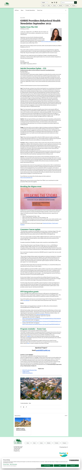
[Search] (75, 2)
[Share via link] (26, 406)
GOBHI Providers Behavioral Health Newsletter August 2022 (22, 429)
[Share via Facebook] (20, 406)
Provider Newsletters (30, 10)
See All (66, 415)
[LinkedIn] (52, 2)
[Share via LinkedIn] (23, 406)
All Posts (17, 10)
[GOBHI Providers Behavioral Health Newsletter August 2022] (23, 422)
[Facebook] (54, 2)
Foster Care (39, 10)
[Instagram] (56, 2)
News (22, 10)
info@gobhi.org (17, 450)
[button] (67, 6)
